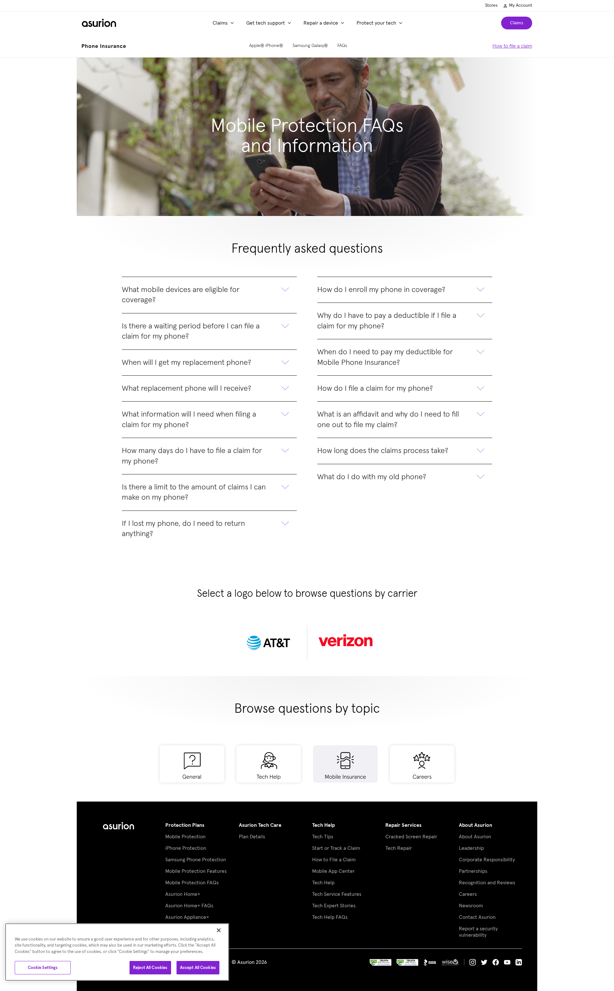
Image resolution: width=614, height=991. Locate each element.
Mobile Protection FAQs (192, 882)
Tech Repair (398, 848)
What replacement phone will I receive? (186, 388)
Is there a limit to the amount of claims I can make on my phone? (194, 492)
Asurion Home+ (182, 894)
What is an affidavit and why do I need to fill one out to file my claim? (388, 419)
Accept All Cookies (198, 967)
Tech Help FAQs (330, 917)
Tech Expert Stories (334, 905)
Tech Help (323, 825)
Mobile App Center (333, 871)
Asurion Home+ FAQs (189, 905)
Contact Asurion (477, 917)
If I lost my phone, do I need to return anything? (183, 529)
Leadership (471, 848)
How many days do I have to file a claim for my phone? (192, 456)
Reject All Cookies (150, 967)
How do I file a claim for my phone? (375, 388)
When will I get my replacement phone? (186, 362)
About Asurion (475, 825)
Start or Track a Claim (336, 848)
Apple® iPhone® (266, 45)
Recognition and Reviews (487, 882)
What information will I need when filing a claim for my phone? (189, 419)
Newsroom (471, 905)
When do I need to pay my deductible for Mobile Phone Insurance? (385, 357)
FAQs (342, 45)
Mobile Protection (185, 836)
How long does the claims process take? (382, 451)
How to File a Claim (334, 859)
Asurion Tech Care (260, 825)
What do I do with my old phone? (371, 477)
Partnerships (473, 871)
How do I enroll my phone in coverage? (381, 290)
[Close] (219, 930)
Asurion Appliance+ (187, 917)
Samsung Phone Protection (195, 859)
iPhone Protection (185, 848)
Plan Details (252, 836)
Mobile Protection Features (196, 871)
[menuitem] (224, 23)
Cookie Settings (43, 967)
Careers (468, 894)
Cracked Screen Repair (411, 836)
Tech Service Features (336, 894)
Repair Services (403, 825)
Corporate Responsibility (487, 859)
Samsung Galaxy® (310, 45)
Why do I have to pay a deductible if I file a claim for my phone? (386, 321)
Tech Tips (322, 836)
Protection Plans (184, 825)
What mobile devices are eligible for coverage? (181, 295)
